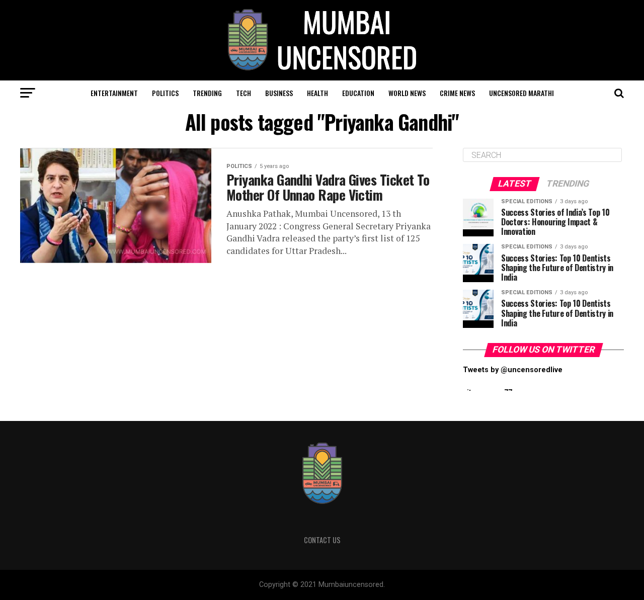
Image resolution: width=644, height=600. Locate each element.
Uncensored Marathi (521, 93)
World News (407, 93)
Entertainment (114, 93)
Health (317, 93)
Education (358, 93)
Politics (165, 93)
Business (279, 93)
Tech (243, 93)
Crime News (457, 93)
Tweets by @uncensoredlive (512, 370)
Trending (207, 93)
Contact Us (322, 540)
